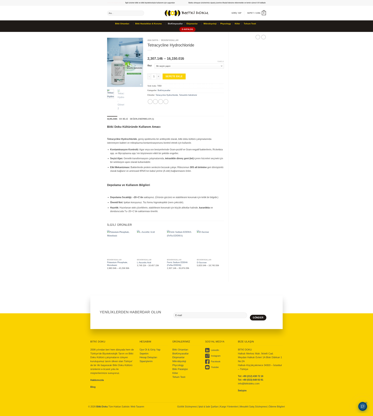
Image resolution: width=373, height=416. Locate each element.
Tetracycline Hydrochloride (167, 95)
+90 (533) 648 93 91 (252, 380)
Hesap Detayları (148, 357)
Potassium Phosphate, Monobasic (117, 263)
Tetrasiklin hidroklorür (188, 95)
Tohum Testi (250, 23)
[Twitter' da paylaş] (155, 101)
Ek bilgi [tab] (123, 119)
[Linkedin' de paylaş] (165, 101)
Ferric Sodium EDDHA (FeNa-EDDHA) (177, 263)
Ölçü (149, 66)
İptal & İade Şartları (208, 406)
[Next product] (258, 37)
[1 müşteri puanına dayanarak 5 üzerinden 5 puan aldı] (185, 54)
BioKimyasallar (175, 23)
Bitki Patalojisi (180, 369)
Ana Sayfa (152, 40)
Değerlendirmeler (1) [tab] (142, 119)
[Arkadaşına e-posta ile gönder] (160, 101)
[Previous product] (263, 37)
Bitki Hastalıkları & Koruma (148, 23)
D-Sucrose (202, 262)
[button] (236, 13)
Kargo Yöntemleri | (230, 406)
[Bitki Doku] (186, 13)
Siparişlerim (146, 361)
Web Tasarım (137, 406)
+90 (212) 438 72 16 (252, 376)
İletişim (242, 390)
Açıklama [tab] (112, 119)
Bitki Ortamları (122, 23)
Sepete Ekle (174, 76)
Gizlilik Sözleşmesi (187, 406)
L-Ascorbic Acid (144, 262)
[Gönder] (141, 13)
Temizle (220, 61)
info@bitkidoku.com (248, 383)
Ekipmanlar (192, 23)
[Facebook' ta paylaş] (150, 101)
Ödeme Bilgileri (277, 406)
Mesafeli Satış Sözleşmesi (254, 406)
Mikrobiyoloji (210, 23)
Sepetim (144, 353)
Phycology (225, 23)
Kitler (237, 23)
